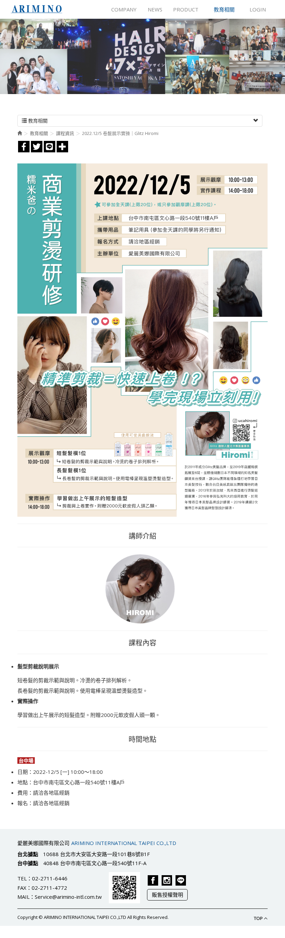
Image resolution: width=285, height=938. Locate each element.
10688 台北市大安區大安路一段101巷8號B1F (96, 854)
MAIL (23, 896)
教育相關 (39, 133)
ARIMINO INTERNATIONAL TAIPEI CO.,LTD (36, 9)
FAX (21, 887)
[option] (142, 56)
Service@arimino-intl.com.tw (68, 896)
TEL (22, 878)
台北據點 (27, 854)
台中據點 (27, 863)
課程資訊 (65, 133)
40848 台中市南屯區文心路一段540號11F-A (94, 863)
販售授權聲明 (167, 894)
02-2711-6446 (49, 878)
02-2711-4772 (49, 887)
